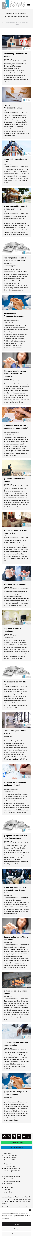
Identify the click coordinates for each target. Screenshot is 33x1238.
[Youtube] (24, 1136)
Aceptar (16, 1224)
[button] (30, 1210)
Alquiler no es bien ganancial (15, 584)
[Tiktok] (28, 1136)
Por (11, 61)
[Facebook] (4, 1136)
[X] (9, 1136)
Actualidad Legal (8, 59)
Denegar (16, 1229)
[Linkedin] (19, 1136)
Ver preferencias (16, 1234)
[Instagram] (14, 1136)
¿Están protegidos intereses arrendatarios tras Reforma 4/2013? (15, 890)
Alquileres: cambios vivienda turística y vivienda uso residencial (15, 374)
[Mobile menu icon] (29, 5)
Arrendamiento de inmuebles (15, 682)
